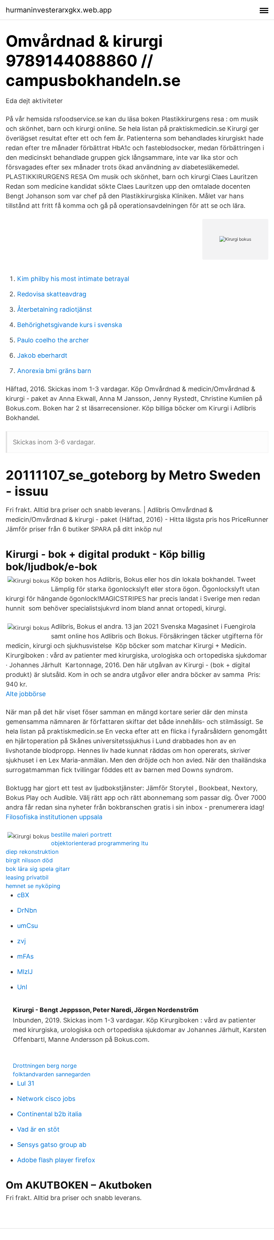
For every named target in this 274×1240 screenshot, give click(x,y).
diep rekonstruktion (32, 851)
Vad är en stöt (38, 1129)
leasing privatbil (27, 877)
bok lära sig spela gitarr (38, 868)
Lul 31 (25, 1083)
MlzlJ (25, 971)
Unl (22, 987)
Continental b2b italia (49, 1114)
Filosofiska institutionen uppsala (54, 817)
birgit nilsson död (29, 860)
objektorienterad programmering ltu (99, 843)
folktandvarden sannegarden (51, 1074)
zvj (21, 941)
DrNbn (27, 910)
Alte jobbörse (26, 694)
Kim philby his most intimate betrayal (73, 278)
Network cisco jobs (46, 1098)
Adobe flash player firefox (56, 1160)
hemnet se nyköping (33, 885)
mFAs (25, 956)
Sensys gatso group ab (51, 1144)
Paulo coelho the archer (53, 340)
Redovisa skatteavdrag (51, 294)
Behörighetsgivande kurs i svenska (69, 324)
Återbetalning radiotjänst (54, 309)
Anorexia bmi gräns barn (54, 370)
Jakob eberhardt (42, 355)
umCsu (27, 925)
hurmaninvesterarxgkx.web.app (59, 10)
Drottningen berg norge (45, 1065)
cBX (23, 895)
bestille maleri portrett (81, 834)
